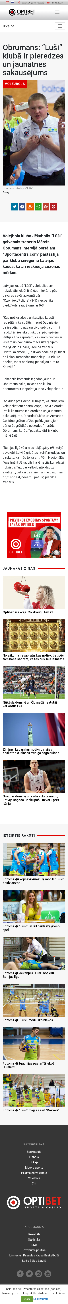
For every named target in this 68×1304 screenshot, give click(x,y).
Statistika (34, 1239)
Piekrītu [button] (26, 1299)
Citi (34, 1183)
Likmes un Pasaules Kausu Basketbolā (34, 1255)
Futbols (34, 1157)
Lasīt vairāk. (40, 1299)
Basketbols (34, 1151)
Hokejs (34, 1162)
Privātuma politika (34, 1250)
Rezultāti (34, 1234)
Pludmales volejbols (34, 1173)
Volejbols (34, 1178)
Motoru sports (34, 1167)
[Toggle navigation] (57, 12)
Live (34, 1245)
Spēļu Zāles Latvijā (34, 1260)
